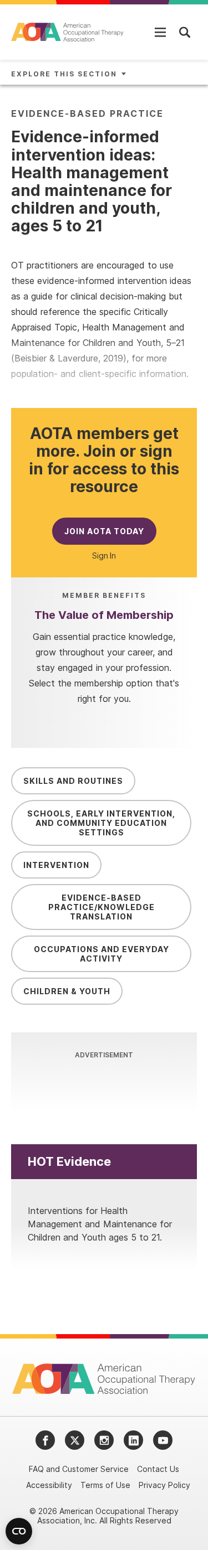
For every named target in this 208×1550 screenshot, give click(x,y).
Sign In (104, 555)
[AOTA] (68, 32)
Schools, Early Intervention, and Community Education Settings (101, 823)
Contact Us (158, 1469)
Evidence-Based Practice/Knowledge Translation (101, 907)
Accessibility (49, 1485)
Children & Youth (66, 991)
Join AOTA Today (104, 531)
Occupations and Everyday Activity (101, 953)
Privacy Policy (164, 1485)
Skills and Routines (73, 781)
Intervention (56, 865)
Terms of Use (105, 1485)
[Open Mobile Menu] (160, 32)
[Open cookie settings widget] (19, 1531)
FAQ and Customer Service (79, 1469)
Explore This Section (64, 74)
